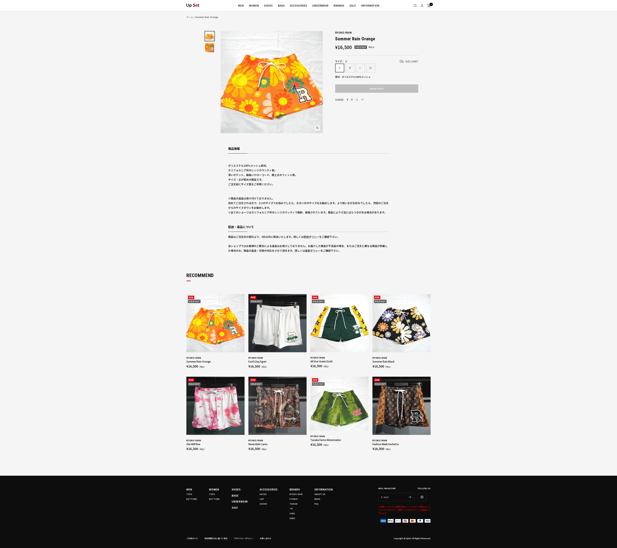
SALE (352, 5)
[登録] (410, 497)
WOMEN (254, 5)
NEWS (317, 499)
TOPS (189, 494)
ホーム (189, 17)
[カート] (429, 5)
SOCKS (263, 494)
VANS (292, 513)
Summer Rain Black (383, 361)
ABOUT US (319, 494)
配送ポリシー (311, 237)
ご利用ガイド (192, 538)
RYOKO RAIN (343, 32)
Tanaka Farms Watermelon (325, 440)
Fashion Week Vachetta (385, 444)
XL (370, 68)
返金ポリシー (312, 250)
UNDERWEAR (320, 5)
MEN (241, 5)
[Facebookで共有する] (347, 100)
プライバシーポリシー (243, 538)
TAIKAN (293, 503)
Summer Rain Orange (198, 361)
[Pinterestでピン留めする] (352, 100)
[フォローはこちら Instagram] (422, 497)
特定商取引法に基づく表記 (216, 538)
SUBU (292, 518)
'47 (291, 508)
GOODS (263, 503)
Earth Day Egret (257, 361)
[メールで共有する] (362, 100)
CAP (262, 499)
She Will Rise (193, 444)
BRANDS (339, 5)
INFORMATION (370, 5)
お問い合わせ (265, 538)
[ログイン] (421, 5)
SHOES (268, 5)
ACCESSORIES (298, 5)
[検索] (415, 5)
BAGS (281, 5)
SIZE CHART (411, 61)
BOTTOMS (191, 499)
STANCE (294, 499)
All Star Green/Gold (321, 361)
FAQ (316, 503)
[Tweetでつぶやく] (357, 100)
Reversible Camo (258, 444)
